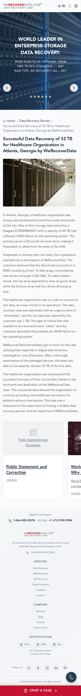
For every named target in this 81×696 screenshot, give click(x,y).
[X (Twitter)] (29, 667)
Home (11, 121)
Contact (40, 595)
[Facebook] (38, 667)
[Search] (70, 6)
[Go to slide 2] (35, 97)
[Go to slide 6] (50, 97)
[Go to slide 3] (38, 97)
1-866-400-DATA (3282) (43, 552)
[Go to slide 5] (46, 97)
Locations (40, 590)
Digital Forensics (40, 585)
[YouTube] (65, 667)
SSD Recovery (40, 579)
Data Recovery (40, 568)
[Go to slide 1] (31, 97)
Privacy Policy (40, 628)
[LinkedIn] (56, 667)
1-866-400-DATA (24, 520)
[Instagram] (47, 667)
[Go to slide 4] (42, 97)
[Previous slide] (7, 88)
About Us (40, 611)
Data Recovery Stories (34, 121)
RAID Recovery (40, 574)
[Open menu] (76, 6)
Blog (40, 617)
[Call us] (71, 677)
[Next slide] (74, 88)
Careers (40, 622)
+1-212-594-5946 (60, 520)
